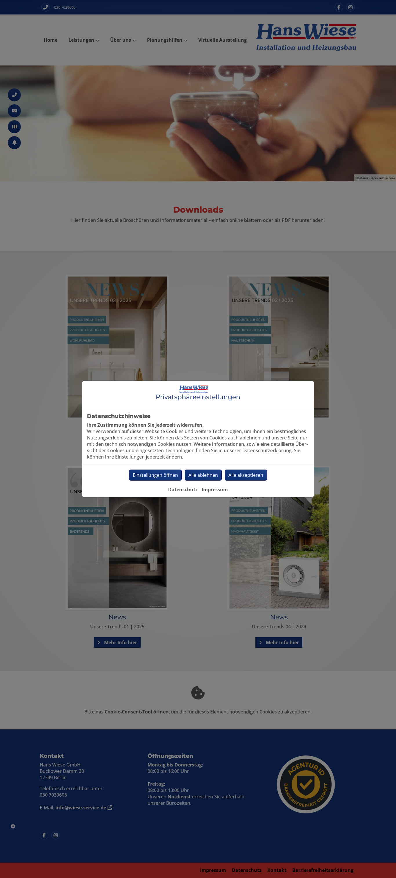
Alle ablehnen (203, 475)
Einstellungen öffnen (155, 475)
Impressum (215, 489)
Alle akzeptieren (245, 475)
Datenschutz (183, 489)
